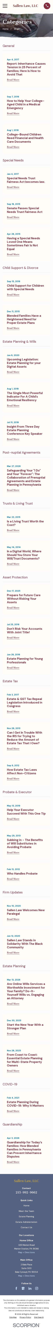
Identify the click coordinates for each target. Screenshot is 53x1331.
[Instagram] (36, 1288)
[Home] (25, 6)
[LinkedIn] (29, 1288)
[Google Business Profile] (23, 1288)
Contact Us (26, 1227)
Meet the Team (26, 1211)
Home (26, 1205)
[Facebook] (16, 1288)
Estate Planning (26, 1216)
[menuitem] (13, 1317)
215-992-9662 (26, 1192)
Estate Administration (26, 1222)
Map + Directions (26, 1252)
